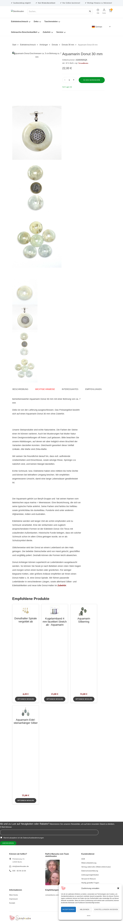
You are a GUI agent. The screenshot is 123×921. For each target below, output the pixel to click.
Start (14, 45)
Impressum (13, 899)
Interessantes (70, 389)
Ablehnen (84, 909)
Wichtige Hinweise (45, 389)
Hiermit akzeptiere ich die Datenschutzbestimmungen (23, 838)
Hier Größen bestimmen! (70, 3)
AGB (83, 859)
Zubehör (47, 32)
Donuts (55, 45)
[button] (118, 888)
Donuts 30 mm (68, 45)
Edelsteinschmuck (19, 21)
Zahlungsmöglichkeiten (90, 875)
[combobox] (60, 11)
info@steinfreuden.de (20, 866)
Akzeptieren (68, 909)
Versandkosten (83, 63)
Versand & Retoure (88, 879)
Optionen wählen (25, 699)
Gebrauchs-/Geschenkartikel (24, 32)
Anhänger (44, 45)
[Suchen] (90, 11)
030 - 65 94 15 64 (19, 871)
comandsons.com (52, 895)
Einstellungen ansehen (106, 909)
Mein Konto (13, 895)
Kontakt (12, 903)
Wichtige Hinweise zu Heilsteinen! (98, 3)
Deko (36, 21)
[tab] (21, 389)
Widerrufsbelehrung (88, 863)
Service (59, 32)
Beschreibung (20, 389)
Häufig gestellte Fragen (90, 883)
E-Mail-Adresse (6, 827)
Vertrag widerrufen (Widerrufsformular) (96, 867)
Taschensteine (51, 21)
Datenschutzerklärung (89, 871)
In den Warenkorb (91, 80)
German (98, 27)
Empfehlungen (93, 389)
